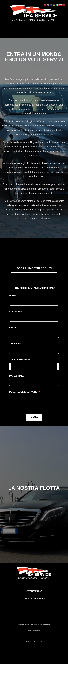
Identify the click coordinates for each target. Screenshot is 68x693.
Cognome (15, 311)
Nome (12, 295)
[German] (54, 4)
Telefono (15, 343)
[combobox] (34, 366)
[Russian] (60, 4)
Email (13, 327)
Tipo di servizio (19, 359)
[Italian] (57, 4)
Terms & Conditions (34, 598)
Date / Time (16, 375)
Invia (34, 417)
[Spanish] (63, 4)
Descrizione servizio (23, 391)
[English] (48, 4)
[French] (51, 4)
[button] (34, 32)
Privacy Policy (34, 591)
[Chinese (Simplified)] (45, 4)
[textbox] (34, 366)
